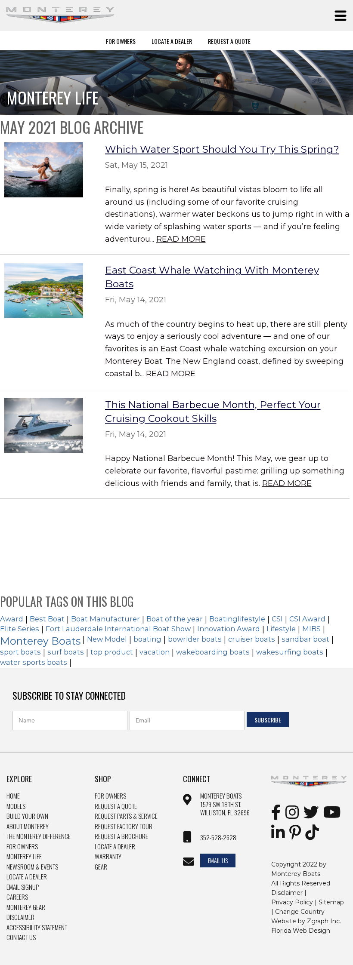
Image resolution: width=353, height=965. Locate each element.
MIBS (311, 628)
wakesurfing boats (289, 652)
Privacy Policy (292, 902)
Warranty (108, 856)
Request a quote (116, 806)
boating (147, 639)
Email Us (218, 860)
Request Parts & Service (126, 816)
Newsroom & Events (32, 867)
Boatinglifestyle (237, 619)
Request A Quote (229, 41)
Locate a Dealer (26, 877)
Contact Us (21, 937)
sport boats (20, 652)
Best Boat (47, 619)
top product (111, 652)
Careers (17, 897)
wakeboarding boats (213, 652)
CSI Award (307, 619)
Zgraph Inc (323, 921)
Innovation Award (228, 628)
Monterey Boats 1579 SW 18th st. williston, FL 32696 (225, 804)
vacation (154, 652)
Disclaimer (20, 917)
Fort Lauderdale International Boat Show (118, 628)
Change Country (300, 912)
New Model (107, 639)
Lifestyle (281, 628)
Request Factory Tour (123, 826)
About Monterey (27, 826)
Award (11, 619)
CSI (277, 619)
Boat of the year (174, 619)
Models (15, 806)
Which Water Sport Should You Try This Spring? (222, 149)
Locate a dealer (115, 846)
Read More (181, 239)
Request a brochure (121, 836)
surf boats (65, 652)
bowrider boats (195, 639)
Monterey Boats (40, 641)
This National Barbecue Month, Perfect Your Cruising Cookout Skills (213, 411)
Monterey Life (24, 856)
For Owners (121, 41)
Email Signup (22, 887)
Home (13, 796)
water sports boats (33, 662)
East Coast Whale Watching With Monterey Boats (212, 277)
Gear (101, 867)
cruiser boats (251, 639)
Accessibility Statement (36, 927)
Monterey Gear (25, 907)
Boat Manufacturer (105, 619)
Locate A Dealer (172, 41)
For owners (110, 796)
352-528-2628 (218, 837)
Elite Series (19, 628)
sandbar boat (305, 639)
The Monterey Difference (38, 836)
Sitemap (331, 902)
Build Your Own (27, 816)
